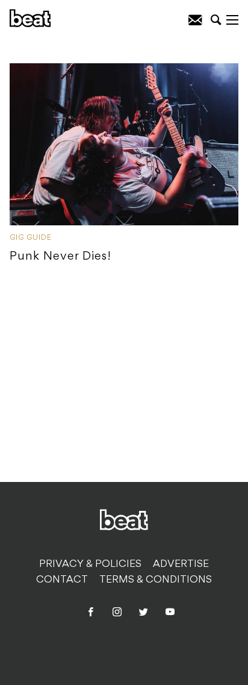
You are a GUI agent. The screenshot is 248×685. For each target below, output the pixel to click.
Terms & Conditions (155, 580)
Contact (62, 580)
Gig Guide (31, 238)
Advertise (181, 564)
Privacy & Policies (90, 564)
